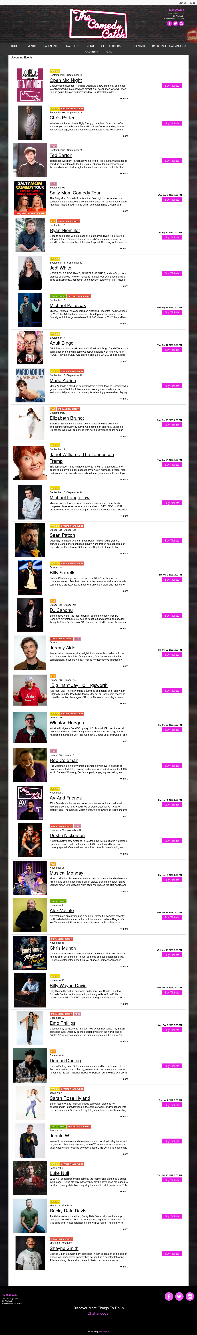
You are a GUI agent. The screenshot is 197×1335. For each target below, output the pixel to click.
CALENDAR (50, 46)
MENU (90, 46)
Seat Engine (104, 1331)
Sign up (182, 2)
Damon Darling (65, 1060)
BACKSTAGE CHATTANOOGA (169, 46)
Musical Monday (66, 872)
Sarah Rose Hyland (70, 1098)
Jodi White (60, 267)
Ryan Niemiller (65, 230)
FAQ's (109, 52)
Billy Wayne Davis (68, 985)
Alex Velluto (62, 910)
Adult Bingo (62, 342)
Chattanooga (98, 1313)
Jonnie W (59, 1135)
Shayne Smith (64, 1248)
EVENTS (31, 46)
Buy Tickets (172, 199)
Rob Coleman (64, 760)
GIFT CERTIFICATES (113, 46)
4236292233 (176, 9)
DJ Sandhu (61, 610)
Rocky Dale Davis (68, 1210)
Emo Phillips (62, 1022)
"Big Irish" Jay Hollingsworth (79, 685)
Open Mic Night (66, 80)
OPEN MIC (139, 46)
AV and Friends (66, 797)
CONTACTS (91, 52)
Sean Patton (62, 535)
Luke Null (59, 1173)
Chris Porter (62, 117)
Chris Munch (63, 947)
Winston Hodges (67, 722)
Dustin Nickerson (67, 835)
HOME (14, 46)
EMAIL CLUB (71, 46)
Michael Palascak (68, 305)
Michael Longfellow (70, 497)
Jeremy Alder (63, 647)
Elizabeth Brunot (67, 417)
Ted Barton (61, 155)
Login (192, 2)
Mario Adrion (63, 380)
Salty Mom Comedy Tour (75, 192)
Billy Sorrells (62, 572)
